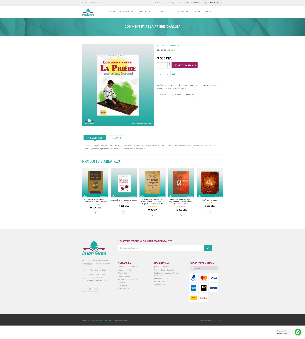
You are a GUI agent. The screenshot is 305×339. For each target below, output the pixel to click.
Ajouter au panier (186, 65)
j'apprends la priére (186, 85)
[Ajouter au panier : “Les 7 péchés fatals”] (209, 211)
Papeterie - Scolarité (125, 270)
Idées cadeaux (123, 288)
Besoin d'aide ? (159, 282)
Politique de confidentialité (164, 270)
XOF (156, 3)
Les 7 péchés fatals (209, 200)
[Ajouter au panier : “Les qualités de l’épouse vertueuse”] (124, 211)
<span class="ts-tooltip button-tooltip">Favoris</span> (160, 74)
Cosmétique (122, 285)
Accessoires (122, 273)
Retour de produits (161, 278)
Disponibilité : (162, 50)
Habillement (122, 282)
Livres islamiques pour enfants (175, 88)
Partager (177, 95)
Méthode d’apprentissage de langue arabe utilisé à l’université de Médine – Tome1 (181, 202)
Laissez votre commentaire (170, 45)
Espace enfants (173, 85)
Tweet (164, 95)
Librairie (198, 85)
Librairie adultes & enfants (128, 267)
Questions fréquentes (162, 267)
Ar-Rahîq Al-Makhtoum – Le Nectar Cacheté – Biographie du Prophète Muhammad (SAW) (152, 202)
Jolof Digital (218, 320)
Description (96, 138)
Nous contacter (160, 285)
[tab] (95, 137)
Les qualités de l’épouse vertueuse (124, 200)
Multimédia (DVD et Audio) (128, 279)
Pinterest (191, 95)
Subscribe (208, 248)
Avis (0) (118, 138)
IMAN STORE (106, 320)
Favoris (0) (169, 3)
